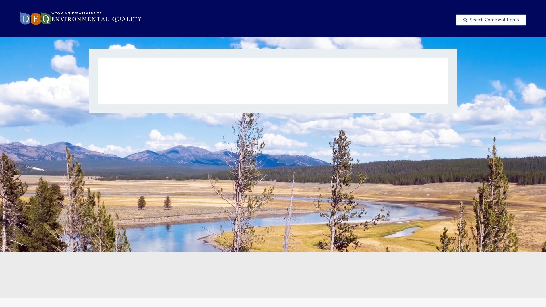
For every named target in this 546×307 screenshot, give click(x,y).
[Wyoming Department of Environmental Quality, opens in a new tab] (80, 18)
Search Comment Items (494, 19)
